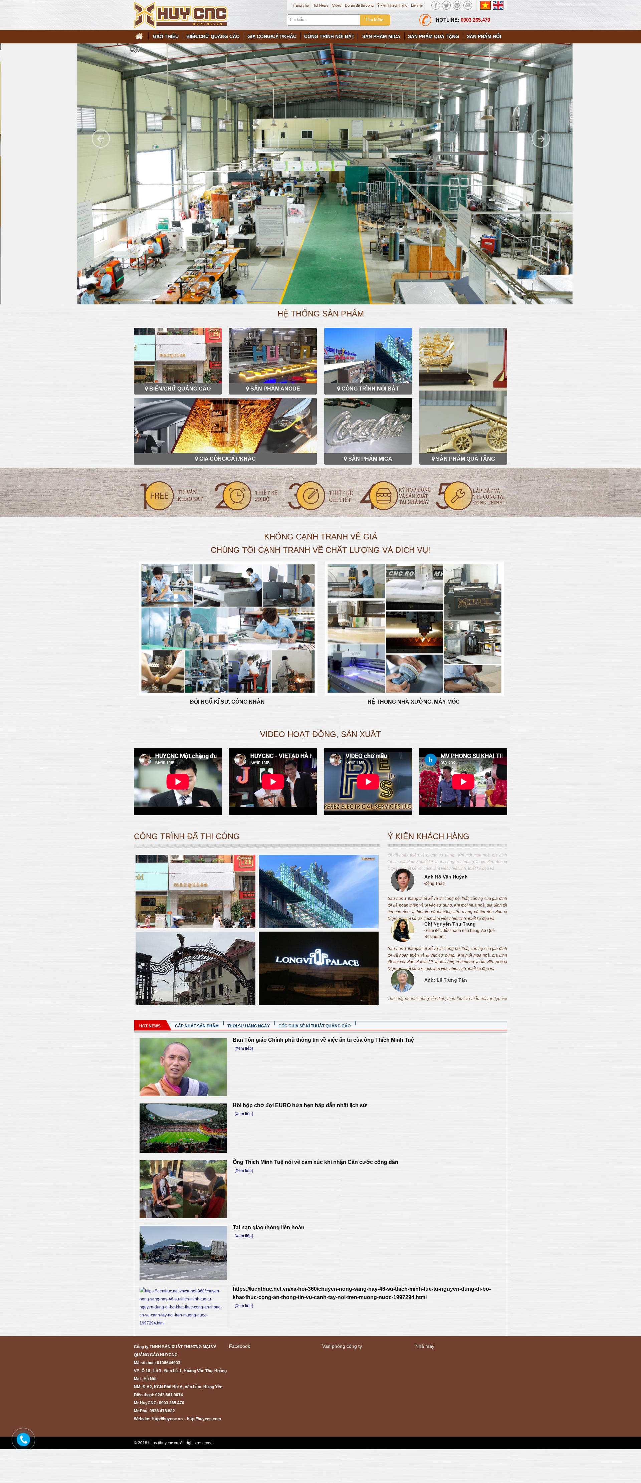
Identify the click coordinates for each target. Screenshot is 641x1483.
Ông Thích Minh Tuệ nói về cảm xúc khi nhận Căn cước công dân (315, 1162)
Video (336, 5)
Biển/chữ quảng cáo (213, 36)
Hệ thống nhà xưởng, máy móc (414, 702)
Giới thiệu (166, 36)
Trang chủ (300, 5)
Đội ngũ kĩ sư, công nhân (227, 702)
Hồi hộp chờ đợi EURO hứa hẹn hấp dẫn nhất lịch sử (300, 1105)
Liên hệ (417, 5)
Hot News (320, 5)
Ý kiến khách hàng (392, 5)
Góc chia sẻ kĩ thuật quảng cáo (314, 1026)
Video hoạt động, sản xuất (320, 734)
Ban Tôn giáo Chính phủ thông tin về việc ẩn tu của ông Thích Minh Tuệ (323, 1040)
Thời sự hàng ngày (248, 1026)
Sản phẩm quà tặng (433, 36)
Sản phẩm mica (381, 36)
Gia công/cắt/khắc (271, 36)
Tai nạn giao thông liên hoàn (268, 1227)
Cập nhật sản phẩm (197, 1026)
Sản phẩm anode (275, 389)
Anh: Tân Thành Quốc (449, 968)
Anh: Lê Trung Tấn (445, 918)
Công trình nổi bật (329, 36)
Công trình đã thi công (187, 836)
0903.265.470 (475, 20)
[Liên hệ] (21, 1439)
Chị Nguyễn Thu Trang (450, 861)
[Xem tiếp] (244, 1048)
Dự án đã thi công (359, 5)
